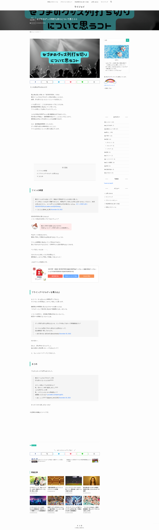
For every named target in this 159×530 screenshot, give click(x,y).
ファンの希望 (43, 170)
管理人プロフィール (111, 207)
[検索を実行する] (127, 40)
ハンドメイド (110, 159)
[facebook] (77, 525)
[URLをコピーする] (94, 81)
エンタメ (33, 23)
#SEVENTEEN (39, 206)
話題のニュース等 (112, 129)
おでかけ (109, 172)
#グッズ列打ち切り (82, 204)
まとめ (41, 176)
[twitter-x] (79, 525)
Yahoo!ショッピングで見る (71, 276)
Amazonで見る (86, 276)
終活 (108, 166)
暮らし (109, 132)
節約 (108, 152)
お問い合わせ (109, 193)
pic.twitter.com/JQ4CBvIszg (52, 206)
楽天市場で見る (55, 276)
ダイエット (110, 142)
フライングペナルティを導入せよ (49, 173)
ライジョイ (79, 7)
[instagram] (81, 525)
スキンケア (110, 145)
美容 (108, 139)
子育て (109, 135)
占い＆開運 (110, 162)
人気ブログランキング (109, 85)
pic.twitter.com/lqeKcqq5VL (55, 394)
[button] (35, 81)
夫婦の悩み (110, 169)
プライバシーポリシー (111, 200)
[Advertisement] (64, 147)
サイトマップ (109, 197)
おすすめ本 (110, 125)
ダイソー (109, 155)
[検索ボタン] (111, 2)
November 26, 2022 (56, 209)
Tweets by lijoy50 (108, 183)
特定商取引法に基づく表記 (113, 203)
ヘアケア (110, 149)
